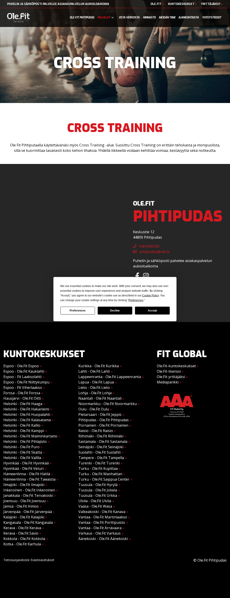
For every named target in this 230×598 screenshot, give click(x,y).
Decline (115, 310)
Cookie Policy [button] (150, 295)
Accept (152, 310)
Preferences (78, 310)
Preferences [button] (135, 300)
